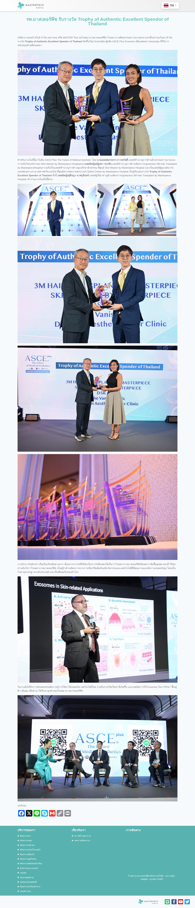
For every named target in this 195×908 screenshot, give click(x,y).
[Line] (167, 901)
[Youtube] (180, 901)
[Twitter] (187, 901)
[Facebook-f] (174, 901)
